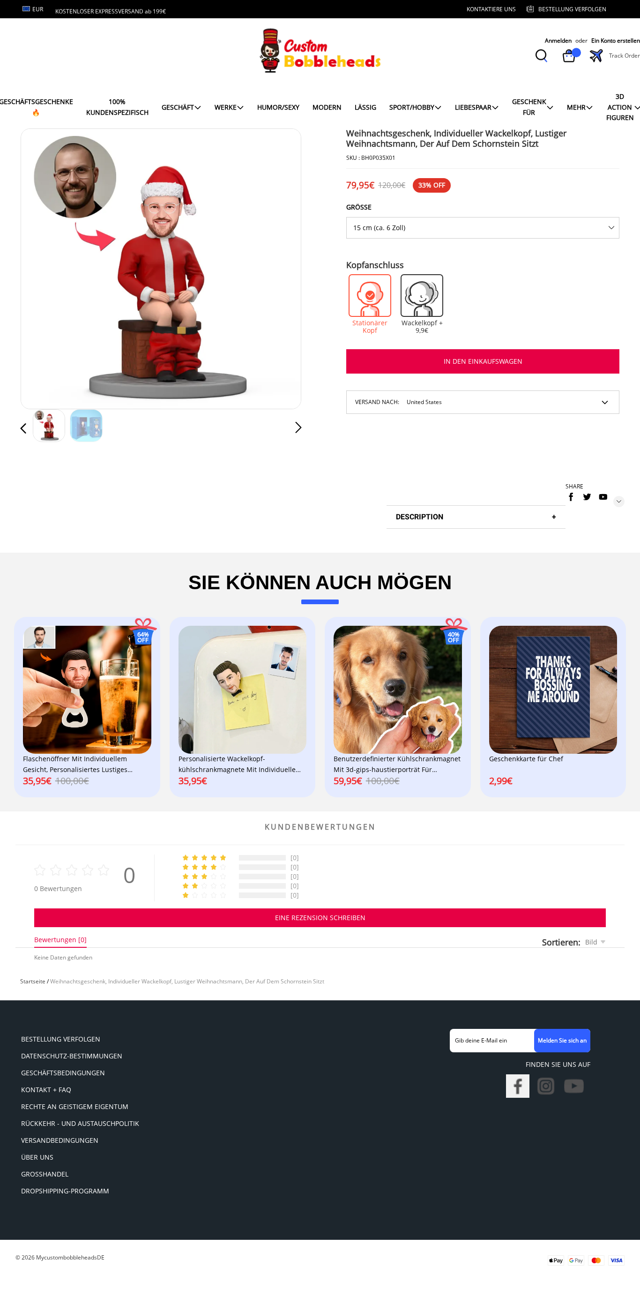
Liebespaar (473, 107)
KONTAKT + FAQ (46, 1089)
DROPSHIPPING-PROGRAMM (65, 1190)
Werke (226, 107)
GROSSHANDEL (44, 1174)
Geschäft (178, 107)
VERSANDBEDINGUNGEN (59, 1140)
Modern (327, 107)
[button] (42, 267)
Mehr (576, 107)
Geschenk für (529, 106)
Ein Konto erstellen (615, 41)
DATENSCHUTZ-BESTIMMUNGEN (71, 1055)
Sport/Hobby (411, 107)
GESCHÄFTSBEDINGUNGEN (63, 1072)
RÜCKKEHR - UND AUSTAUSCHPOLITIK (80, 1123)
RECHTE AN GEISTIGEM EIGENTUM (74, 1106)
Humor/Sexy (278, 107)
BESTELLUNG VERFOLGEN (60, 1039)
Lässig (365, 107)
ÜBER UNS (37, 1157)
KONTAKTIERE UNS (491, 9)
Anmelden (558, 41)
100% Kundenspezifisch (117, 106)
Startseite (32, 981)
